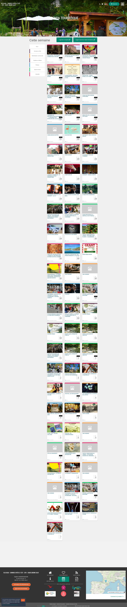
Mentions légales (53, 604)
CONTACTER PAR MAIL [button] (22, 588)
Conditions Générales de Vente (71, 604)
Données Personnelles (61, 604)
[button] (55, 54)
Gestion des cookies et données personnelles (10, 604)
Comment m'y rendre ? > (117, 596)
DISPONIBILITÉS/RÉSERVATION (21, 584)
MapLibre (121, 592)
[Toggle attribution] (124, 592)
